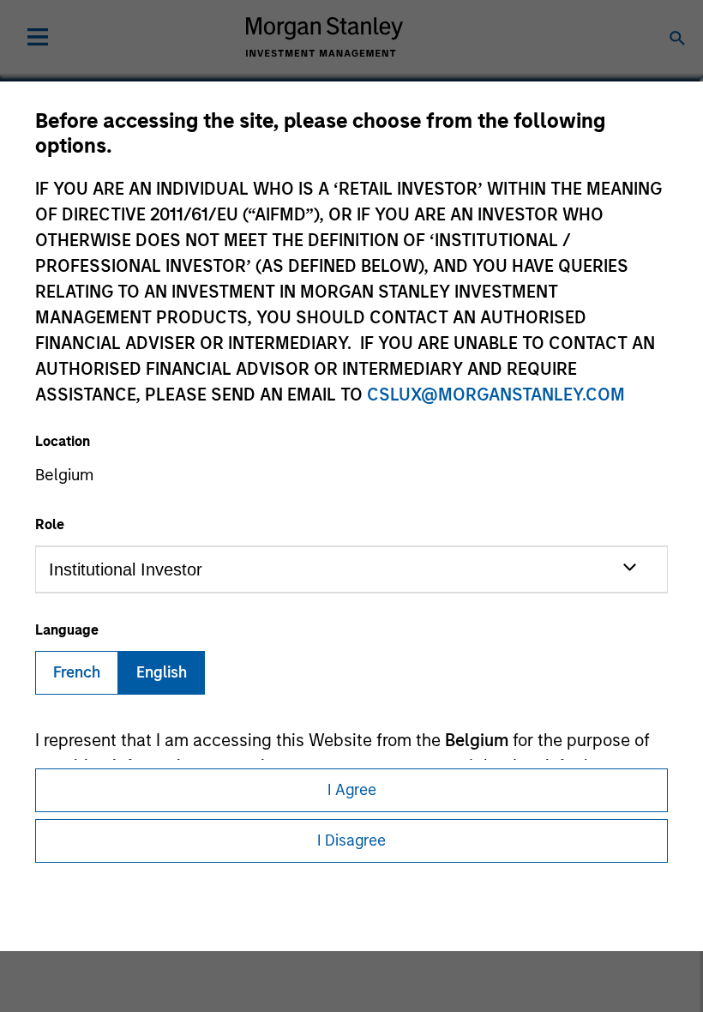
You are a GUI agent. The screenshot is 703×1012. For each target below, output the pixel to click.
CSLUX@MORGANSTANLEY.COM (496, 394)
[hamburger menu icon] (37, 36)
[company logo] (324, 37)
